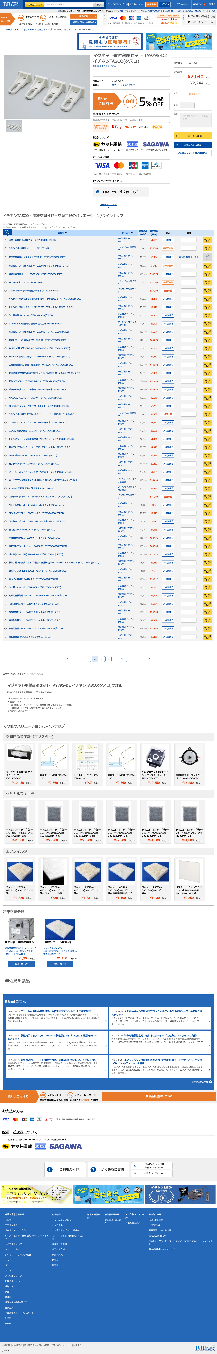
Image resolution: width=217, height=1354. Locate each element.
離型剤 (55, 1265)
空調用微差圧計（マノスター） (19, 1313)
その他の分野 (155, 1214)
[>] (139, 659)
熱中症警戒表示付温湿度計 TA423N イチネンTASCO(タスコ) (37, 257)
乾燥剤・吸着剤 (59, 1244)
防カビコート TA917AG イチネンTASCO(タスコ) (32, 529)
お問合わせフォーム (153, 1173)
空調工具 (41, 29)
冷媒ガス (9, 1286)
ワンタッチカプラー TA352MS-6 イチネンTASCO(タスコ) (36, 513)
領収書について (136, 4)
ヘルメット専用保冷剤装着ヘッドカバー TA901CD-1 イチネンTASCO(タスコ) (45, 298)
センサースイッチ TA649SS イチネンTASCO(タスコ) (34, 463)
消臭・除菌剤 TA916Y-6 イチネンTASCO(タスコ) (32, 240)
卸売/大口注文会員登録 (83, 22)
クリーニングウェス (61, 1219)
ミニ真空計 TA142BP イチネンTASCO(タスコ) (31, 315)
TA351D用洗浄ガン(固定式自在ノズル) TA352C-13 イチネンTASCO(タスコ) (45, 373)
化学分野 (56, 1214)
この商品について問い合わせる (192, 153)
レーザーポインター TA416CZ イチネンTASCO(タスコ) (35, 587)
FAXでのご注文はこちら (121, 192)
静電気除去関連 (132, 1223)
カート (184, 4)
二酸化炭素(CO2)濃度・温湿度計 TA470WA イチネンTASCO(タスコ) (41, 364)
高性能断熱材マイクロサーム (162, 1249)
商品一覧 (21, 964)
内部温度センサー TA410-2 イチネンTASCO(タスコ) (34, 603)
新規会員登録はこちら (159, 1097)
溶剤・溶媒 (57, 1254)
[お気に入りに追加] (5, 240)
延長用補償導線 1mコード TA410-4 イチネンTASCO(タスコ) (38, 595)
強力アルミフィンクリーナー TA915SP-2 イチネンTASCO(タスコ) (40, 447)
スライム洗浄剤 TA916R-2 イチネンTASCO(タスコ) (33, 579)
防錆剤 (55, 1260)
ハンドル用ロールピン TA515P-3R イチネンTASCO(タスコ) (37, 505)
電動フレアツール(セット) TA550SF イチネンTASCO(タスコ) (38, 546)
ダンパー (9, 1265)
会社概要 (6, 1345)
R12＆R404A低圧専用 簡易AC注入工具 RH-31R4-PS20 (35, 323)
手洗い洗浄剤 (58, 1249)
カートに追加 (195, 136)
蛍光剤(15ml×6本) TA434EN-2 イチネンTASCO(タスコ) (36, 554)
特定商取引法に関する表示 (36, 1345)
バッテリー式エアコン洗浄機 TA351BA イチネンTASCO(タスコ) (39, 389)
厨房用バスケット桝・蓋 (160, 1230)
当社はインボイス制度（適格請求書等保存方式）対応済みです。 (90, 11)
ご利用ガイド (118, 4)
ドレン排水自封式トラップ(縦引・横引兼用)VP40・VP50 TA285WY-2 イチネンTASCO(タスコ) (54, 562)
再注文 (212, 4)
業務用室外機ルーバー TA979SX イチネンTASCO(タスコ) (36, 274)
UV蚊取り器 (154, 1225)
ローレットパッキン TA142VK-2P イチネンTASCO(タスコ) (37, 521)
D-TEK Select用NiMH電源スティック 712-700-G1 (33, 290)
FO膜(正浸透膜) (156, 1219)
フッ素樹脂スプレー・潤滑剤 (65, 1230)
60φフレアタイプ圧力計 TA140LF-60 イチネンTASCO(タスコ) (39, 406)
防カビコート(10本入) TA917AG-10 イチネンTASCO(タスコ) (38, 340)
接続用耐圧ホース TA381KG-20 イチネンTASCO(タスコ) (36, 628)
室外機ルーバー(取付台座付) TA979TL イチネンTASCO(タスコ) (39, 331)
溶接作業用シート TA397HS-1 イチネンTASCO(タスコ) (35, 620)
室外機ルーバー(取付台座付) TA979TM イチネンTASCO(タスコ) (39, 266)
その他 (8, 1219)
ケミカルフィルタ (13, 1244)
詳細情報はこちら (108, 204)
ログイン (165, 4)
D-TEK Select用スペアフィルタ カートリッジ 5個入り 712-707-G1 (42, 414)
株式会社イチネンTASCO (104, 65)
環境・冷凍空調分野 (24, 29)
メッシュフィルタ (13, 1275)
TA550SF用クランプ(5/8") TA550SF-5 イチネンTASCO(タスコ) (39, 348)
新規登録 (151, 4)
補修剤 (8, 1323)
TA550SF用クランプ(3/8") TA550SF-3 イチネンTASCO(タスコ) (39, 356)
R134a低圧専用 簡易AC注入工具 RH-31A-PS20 (31, 488)
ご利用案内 (17, 1345)
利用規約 (77, 1345)
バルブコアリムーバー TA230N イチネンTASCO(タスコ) (35, 397)
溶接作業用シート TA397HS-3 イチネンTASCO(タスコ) (35, 612)
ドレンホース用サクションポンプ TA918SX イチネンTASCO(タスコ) (41, 307)
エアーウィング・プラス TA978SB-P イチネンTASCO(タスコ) (38, 422)
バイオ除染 (57, 1225)
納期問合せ (168, 248)
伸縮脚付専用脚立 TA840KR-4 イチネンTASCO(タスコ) (35, 537)
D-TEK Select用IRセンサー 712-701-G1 (29, 248)
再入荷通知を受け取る (188, 257)
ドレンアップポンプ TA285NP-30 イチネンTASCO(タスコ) (37, 381)
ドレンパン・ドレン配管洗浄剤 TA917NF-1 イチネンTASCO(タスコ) (41, 439)
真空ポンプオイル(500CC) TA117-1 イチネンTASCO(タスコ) (38, 570)
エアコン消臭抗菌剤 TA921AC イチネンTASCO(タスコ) (35, 430)
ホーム (9, 29)
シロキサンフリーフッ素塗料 (18, 1254)
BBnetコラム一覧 (200, 1081)
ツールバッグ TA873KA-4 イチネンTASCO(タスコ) (33, 455)
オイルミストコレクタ (15, 1230)
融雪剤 (8, 1318)
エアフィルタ (11, 1225)
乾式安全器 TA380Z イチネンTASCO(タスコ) (30, 636)
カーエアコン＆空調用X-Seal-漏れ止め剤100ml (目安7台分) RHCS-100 (43, 480)
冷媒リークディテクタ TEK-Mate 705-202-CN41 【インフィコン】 (41, 496)
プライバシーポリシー (61, 1345)
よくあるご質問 (112, 1169)
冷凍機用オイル (12, 1281)
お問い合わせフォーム (202, 22)
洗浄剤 (8, 1297)
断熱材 (8, 1291)
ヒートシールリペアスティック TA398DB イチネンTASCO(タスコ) (40, 472)
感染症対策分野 (112, 1214)
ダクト (8, 1260)
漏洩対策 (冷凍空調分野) (16, 1302)
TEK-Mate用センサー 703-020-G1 (26, 282)
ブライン (9, 1270)
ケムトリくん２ (12, 1249)
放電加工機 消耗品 (157, 1235)
